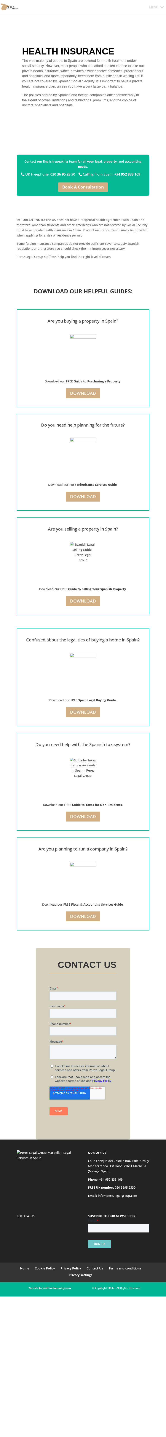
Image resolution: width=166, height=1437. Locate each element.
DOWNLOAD (83, 393)
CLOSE (6, 1398)
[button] (153, 7)
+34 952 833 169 (111, 1179)
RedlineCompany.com (57, 1288)
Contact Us (95, 1268)
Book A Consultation (83, 187)
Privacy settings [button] (80, 1275)
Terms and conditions (125, 1268)
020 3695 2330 (125, 1187)
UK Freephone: (49, 174)
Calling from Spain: (111, 174)
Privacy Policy (71, 1268)
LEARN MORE (39, 1426)
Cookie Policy (45, 1268)
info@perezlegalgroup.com (117, 1196)
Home (24, 1268)
